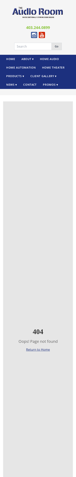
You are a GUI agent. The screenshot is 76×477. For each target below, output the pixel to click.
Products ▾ (15, 76)
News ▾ (11, 84)
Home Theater (53, 67)
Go (56, 46)
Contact (30, 84)
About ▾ (27, 59)
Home (10, 59)
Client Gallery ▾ (43, 76)
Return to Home (38, 349)
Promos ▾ (50, 84)
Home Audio (49, 59)
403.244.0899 (38, 27)
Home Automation (21, 67)
